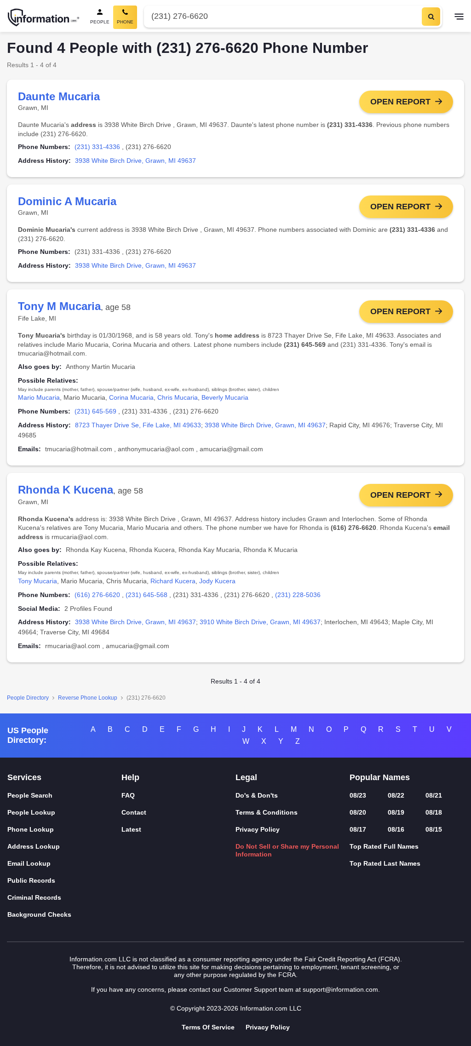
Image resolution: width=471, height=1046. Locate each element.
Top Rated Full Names (384, 846)
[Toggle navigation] (459, 17)
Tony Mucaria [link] (37, 581)
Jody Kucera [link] (217, 581)
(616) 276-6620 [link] (97, 594)
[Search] (431, 16)
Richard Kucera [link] (172, 581)
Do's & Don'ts (257, 795)
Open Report (400, 101)
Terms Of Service (208, 1027)
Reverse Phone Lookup (87, 698)
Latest (131, 829)
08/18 (433, 812)
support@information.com (340, 989)
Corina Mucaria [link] (131, 397)
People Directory (28, 698)
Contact (133, 812)
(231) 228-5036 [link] (298, 594)
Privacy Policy (258, 829)
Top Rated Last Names (385, 863)
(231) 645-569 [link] (95, 411)
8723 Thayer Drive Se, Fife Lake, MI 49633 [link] (138, 425)
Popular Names (380, 777)
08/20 (358, 812)
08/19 (396, 812)
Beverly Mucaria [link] (224, 397)
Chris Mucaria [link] (177, 397)
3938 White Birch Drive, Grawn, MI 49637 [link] (135, 160)
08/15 (433, 829)
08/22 (396, 795)
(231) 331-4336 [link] (97, 146)
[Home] (43, 17)
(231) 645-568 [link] (146, 594)
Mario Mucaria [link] (39, 397)
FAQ (128, 795)
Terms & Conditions (267, 812)
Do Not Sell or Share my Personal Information (287, 850)
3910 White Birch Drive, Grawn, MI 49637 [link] (260, 622)
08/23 (358, 795)
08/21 (433, 795)
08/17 (358, 829)
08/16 (396, 829)
